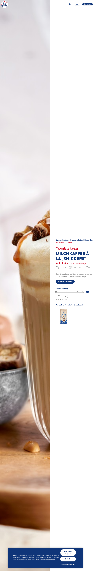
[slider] (56, 292)
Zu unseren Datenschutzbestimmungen (45, 559)
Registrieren (87, 4)
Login (77, 4)
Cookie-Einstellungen (68, 564)
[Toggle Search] (70, 4)
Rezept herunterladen (65, 281)
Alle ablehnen (68, 559)
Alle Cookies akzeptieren (68, 552)
